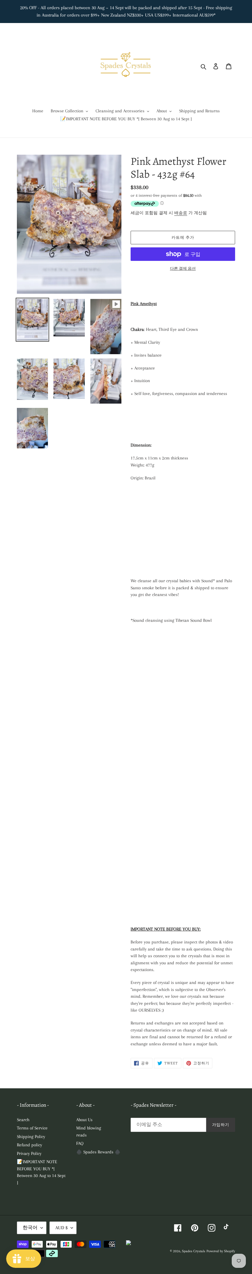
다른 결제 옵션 (183, 268)
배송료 (180, 213)
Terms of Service (32, 1127)
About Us (84, 1119)
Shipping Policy (31, 1136)
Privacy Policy (29, 1153)
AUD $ (61, 1227)
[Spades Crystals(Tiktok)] (227, 1228)
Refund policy (29, 1144)
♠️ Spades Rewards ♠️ (98, 1151)
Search (23, 1119)
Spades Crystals (193, 1251)
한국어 (30, 1227)
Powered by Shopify (221, 1251)
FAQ (80, 1143)
